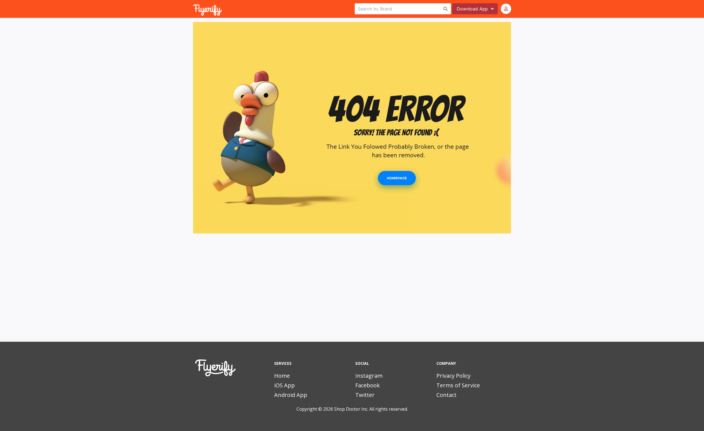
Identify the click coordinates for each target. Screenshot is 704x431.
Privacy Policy (453, 375)
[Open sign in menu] (506, 8)
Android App (290, 395)
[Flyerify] (193, 9)
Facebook (367, 385)
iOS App (284, 385)
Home (282, 375)
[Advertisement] (352, 295)
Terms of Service (458, 385)
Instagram (369, 375)
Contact (446, 395)
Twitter (365, 395)
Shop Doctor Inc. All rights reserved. (371, 409)
